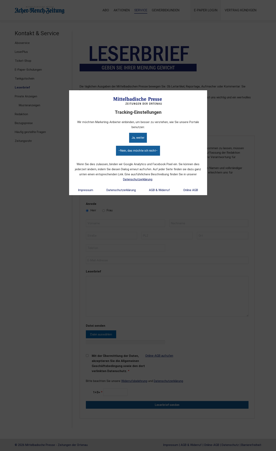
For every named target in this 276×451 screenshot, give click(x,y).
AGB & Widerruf (159, 190)
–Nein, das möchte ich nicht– (138, 150)
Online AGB (190, 190)
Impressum (85, 190)
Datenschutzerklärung (137, 179)
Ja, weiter (138, 137)
